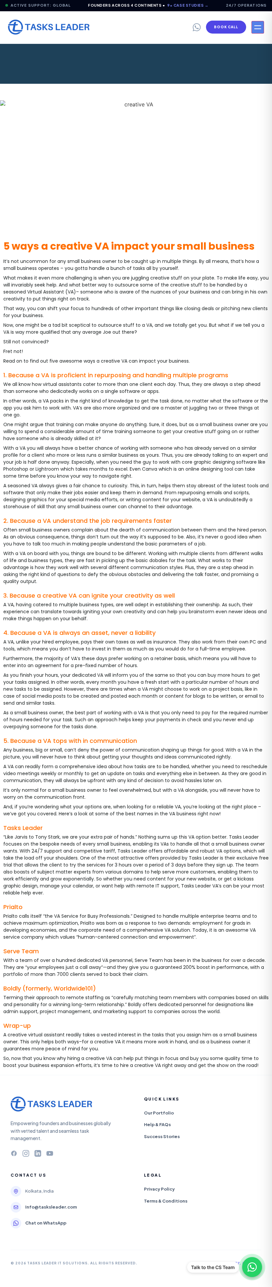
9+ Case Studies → (187, 5)
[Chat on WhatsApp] (252, 1267)
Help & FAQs (157, 1124)
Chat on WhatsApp (45, 1223)
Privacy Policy (159, 1189)
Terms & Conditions (165, 1201)
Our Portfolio (159, 1112)
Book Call (226, 27)
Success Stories (162, 1136)
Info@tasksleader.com (51, 1207)
